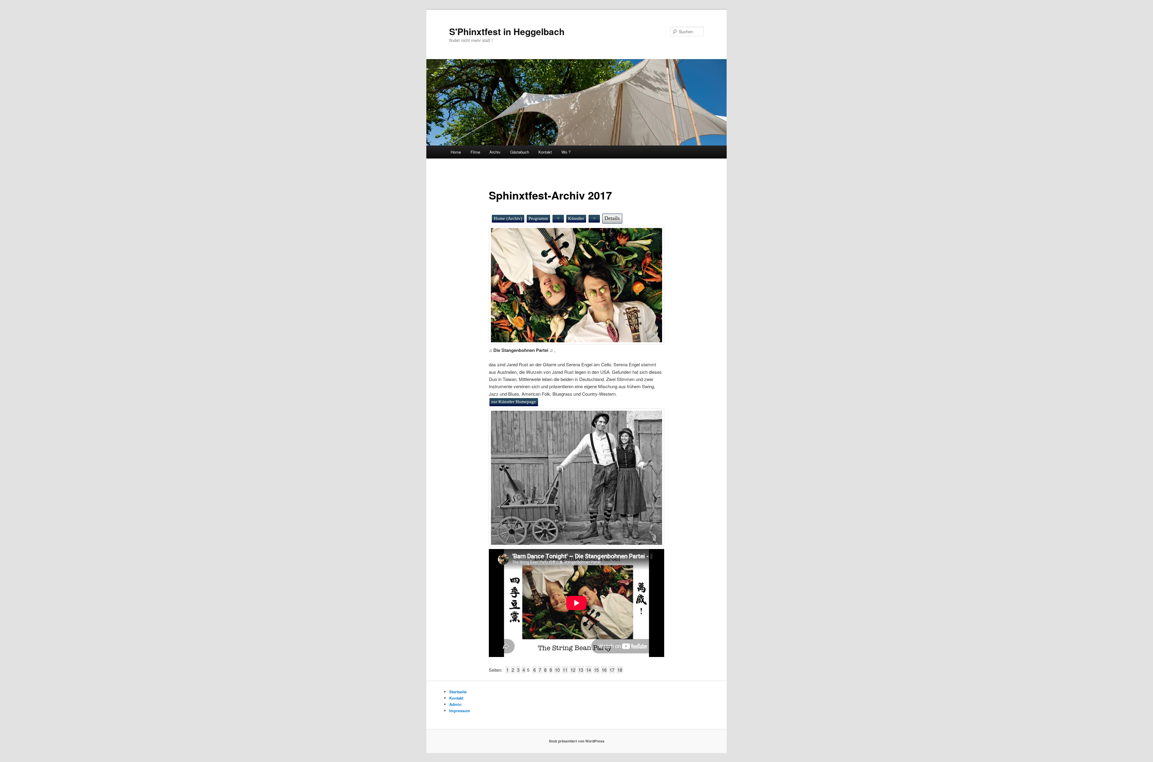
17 (612, 670)
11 (565, 670)
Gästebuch (519, 152)
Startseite (458, 691)
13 (580, 670)
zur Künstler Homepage (513, 401)
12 (572, 670)
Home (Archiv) (508, 218)
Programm (538, 218)
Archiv (495, 152)
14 (588, 670)
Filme (475, 152)
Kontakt (545, 152)
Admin (455, 704)
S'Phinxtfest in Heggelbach (506, 31)
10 (557, 670)
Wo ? (565, 152)
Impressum (459, 710)
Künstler (576, 218)
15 (596, 670)
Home (456, 152)
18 (619, 670)
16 (604, 670)
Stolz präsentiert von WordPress (576, 741)
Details (612, 218)
